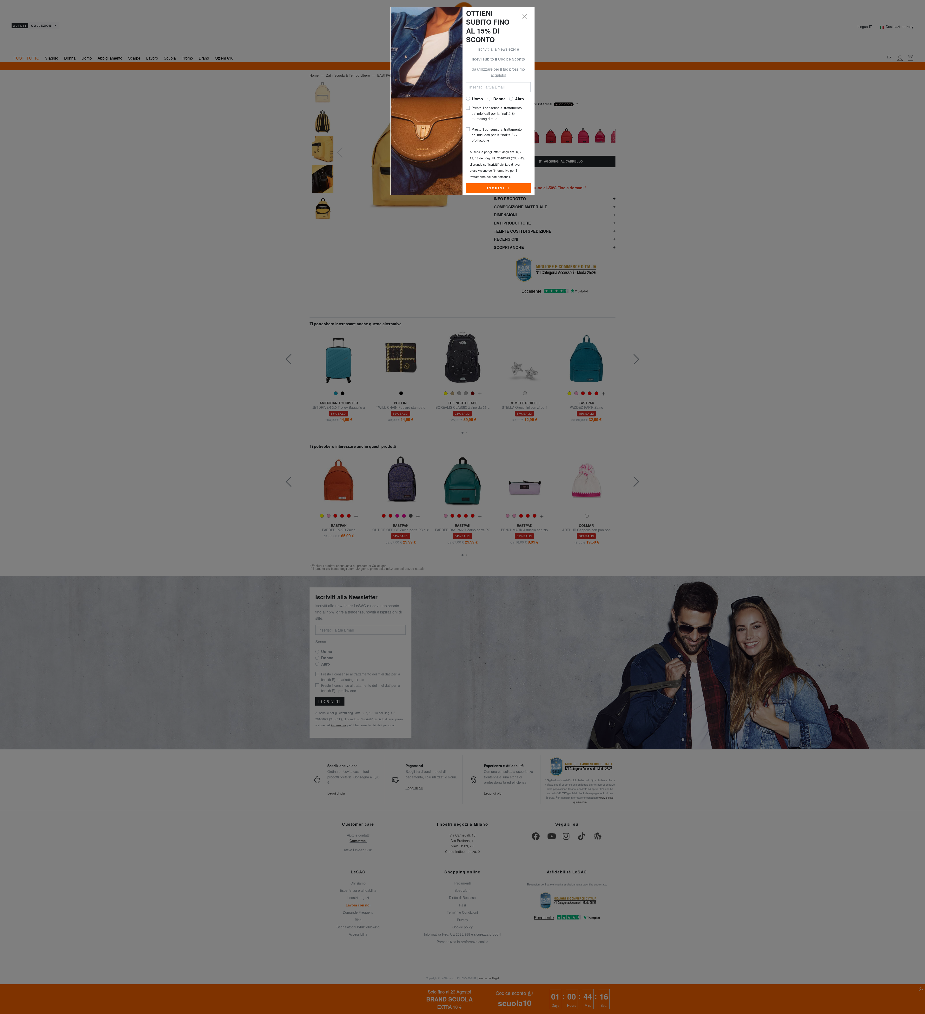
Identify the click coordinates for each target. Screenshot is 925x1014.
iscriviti (498, 188)
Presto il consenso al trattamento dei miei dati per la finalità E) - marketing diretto (497, 113)
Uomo (477, 99)
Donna (499, 99)
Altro (519, 99)
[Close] (525, 16)
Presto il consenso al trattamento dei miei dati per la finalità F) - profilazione (497, 135)
